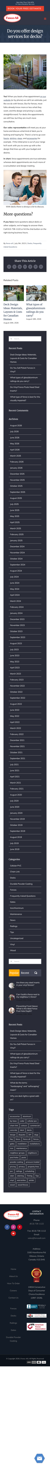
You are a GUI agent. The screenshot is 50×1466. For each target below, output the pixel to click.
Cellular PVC (15, 865)
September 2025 (17, 492)
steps (19, 138)
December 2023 (17, 619)
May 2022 (14, 716)
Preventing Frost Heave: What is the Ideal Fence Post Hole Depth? (27, 1008)
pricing (13, 1166)
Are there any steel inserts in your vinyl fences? (28, 983)
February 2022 (16, 734)
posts (24, 1157)
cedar (22, 1121)
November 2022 (17, 685)
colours (24, 1125)
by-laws (13, 1121)
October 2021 (16, 752)
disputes (21, 1135)
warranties (21, 1180)
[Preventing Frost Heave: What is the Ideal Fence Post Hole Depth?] (12, 1009)
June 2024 (14, 583)
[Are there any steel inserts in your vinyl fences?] (12, 984)
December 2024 (17, 546)
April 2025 (15, 522)
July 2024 (14, 576)
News (12, 920)
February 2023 (16, 679)
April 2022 (15, 722)
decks (29, 1130)
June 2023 (14, 655)
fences (36, 1139)
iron (11, 1148)
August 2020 (16, 794)
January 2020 (16, 813)
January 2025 (16, 540)
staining (20, 1176)
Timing (29, 1176)
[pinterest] (19, 1227)
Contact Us (13, 1298)
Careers (13, 1290)
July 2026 (14, 431)
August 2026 (16, 425)
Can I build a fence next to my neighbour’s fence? (28, 995)
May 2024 (14, 589)
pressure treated (32, 1162)
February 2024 (16, 607)
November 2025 (17, 480)
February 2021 (16, 788)
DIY (29, 1135)
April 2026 (15, 449)
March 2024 (15, 601)
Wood (13, 950)
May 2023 (14, 661)
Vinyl (12, 944)
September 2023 (17, 637)
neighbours (32, 1153)
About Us (13, 1276)
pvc (11, 1171)
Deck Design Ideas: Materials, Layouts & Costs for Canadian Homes (13, 293)
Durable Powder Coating (21, 884)
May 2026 (14, 443)
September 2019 (17, 831)
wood (12, 1185)
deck (22, 1130)
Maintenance (16, 914)
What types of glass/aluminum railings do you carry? (36, 293)
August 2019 (16, 837)
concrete (13, 1130)
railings (19, 1171)
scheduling (29, 1171)
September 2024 (17, 564)
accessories (32, 138)
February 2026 (16, 461)
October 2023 (16, 631)
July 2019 (14, 843)
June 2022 (14, 710)
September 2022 (17, 698)
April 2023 (15, 667)
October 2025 (16, 486)
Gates (12, 902)
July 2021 (14, 764)
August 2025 (16, 498)
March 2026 (15, 455)
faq (11, 1139)
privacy (22, 1166)
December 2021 (17, 740)
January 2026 (16, 468)
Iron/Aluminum (17, 908)
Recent (25, 972)
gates (12, 1144)
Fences (13, 890)
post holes (14, 1157)
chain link (14, 1125)
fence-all (9, 243)
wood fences (23, 1185)
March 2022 (15, 728)
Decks (29, 243)
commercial (35, 1125)
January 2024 (16, 613)
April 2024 (15, 595)
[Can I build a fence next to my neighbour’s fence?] (12, 996)
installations (35, 1144)
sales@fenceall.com (36, 1238)
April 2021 (15, 776)
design (12, 1135)
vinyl (12, 1180)
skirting (13, 138)
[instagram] (13, 1227)
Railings (13, 926)
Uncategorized (16, 938)
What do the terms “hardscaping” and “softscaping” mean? (24, 1086)
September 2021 (17, 758)
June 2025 (14, 510)
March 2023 (15, 673)
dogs (36, 1135)
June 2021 (14, 770)
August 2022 (16, 704)
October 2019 (16, 825)
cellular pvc (32, 1121)
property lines (33, 1166)
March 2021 (15, 782)
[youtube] (13, 1233)
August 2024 (16, 570)
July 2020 (14, 800)
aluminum (27, 1116)
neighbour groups (17, 1153)
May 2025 (14, 516)
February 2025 (16, 534)
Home (13, 1269)
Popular (14, 972)
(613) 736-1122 (37, 1223)
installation (22, 1144)
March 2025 (15, 528)
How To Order (13, 1283)
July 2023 (14, 649)
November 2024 (17, 552)
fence (18, 1139)
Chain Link (15, 871)
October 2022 (16, 692)
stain (12, 1176)
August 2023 (16, 643)
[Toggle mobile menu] (45, 18)
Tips (12, 932)
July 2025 (14, 504)
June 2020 (14, 807)
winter (31, 1180)
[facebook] (7, 1227)
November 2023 (17, 625)
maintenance (21, 1148)
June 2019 (14, 849)
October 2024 (16, 558)
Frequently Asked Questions (22, 896)
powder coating (16, 1162)
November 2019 (17, 819)
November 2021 (17, 746)
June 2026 (14, 437)
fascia (6, 138)
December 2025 (17, 474)
